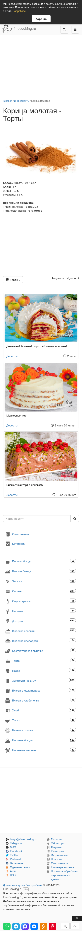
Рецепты (56, 847)
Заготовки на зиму (43, 680)
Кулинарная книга (62, 867)
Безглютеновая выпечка (43, 650)
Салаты (43, 591)
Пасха (43, 670)
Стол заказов (20, 534)
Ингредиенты (21, 100)
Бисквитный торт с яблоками (25, 485)
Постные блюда (43, 740)
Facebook (16, 851)
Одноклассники (20, 867)
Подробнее (19, 11)
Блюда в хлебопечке (43, 700)
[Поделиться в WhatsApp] (7, 926)
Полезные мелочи (43, 750)
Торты (14, 280)
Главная (7, 100)
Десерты (12, 356)
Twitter (14, 855)
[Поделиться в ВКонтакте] (34, 926)
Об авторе (57, 843)
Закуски (43, 581)
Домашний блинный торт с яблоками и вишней (36, 346)
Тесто (43, 720)
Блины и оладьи (43, 730)
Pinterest (15, 859)
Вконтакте (16, 863)
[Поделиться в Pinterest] (52, 926)
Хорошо (41, 19)
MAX (13, 847)
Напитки (43, 611)
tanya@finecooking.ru (23, 839)
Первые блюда (43, 561)
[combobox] (37, 518)
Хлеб (43, 710)
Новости (56, 859)
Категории (18, 543)
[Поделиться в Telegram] (16, 926)
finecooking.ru (24, 28)
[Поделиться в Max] (25, 926)
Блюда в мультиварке (43, 690)
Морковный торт (17, 415)
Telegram (16, 843)
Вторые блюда (43, 571)
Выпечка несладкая (43, 640)
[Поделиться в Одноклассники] (43, 926)
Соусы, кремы (43, 601)
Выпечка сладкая (43, 631)
